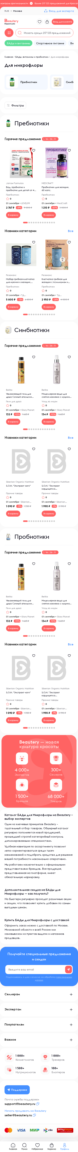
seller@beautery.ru (18, 1115)
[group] (26, 82)
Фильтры (17, 105)
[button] (29, 222)
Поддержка (19, 1089)
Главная (9, 56)
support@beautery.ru (20, 1104)
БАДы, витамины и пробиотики (31, 56)
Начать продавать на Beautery (25, 1110)
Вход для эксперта (61, 11)
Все (70, 231)
